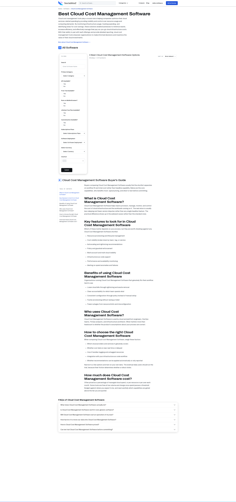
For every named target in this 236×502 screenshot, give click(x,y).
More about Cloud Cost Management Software (73, 42)
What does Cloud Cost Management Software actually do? (83, 405)
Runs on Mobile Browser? (69, 100)
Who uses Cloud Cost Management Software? (66, 209)
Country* (64, 156)
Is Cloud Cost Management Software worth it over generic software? (87, 410)
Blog (147, 3)
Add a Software (157, 3)
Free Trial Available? (67, 90)
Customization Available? (69, 120)
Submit (67, 170)
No (64, 86)
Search (63, 62)
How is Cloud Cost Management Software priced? (79, 425)
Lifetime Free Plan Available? (70, 110)
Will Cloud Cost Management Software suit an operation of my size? (86, 415)
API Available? (65, 81)
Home (60, 8)
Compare (142, 3)
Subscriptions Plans (67, 129)
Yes (64, 84)
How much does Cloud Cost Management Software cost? (68, 220)
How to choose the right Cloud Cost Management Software (68, 215)
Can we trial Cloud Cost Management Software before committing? (86, 429)
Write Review (172, 3)
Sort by (160, 56)
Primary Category (67, 72)
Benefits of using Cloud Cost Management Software (68, 204)
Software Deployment (68, 138)
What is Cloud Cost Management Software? (69, 193)
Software (66, 8)
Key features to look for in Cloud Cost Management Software (69, 199)
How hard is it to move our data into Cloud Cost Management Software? (88, 420)
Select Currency (66, 147)
